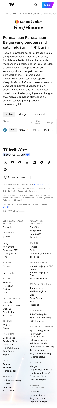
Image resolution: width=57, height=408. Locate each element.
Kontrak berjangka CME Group (41, 267)
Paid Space (8, 390)
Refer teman (9, 344)
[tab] (9, 114)
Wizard (6, 383)
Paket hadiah (36, 237)
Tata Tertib (8, 351)
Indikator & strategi (12, 380)
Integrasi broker (38, 395)
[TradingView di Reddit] (5, 169)
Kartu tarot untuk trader (41, 317)
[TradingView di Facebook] (12, 162)
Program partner (38, 398)
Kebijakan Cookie (38, 343)
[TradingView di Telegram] (42, 162)
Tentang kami (36, 288)
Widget (33, 366)
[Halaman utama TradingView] (11, 5)
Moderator (8, 354)
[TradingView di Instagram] (27, 162)
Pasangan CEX (10, 250)
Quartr (5, 207)
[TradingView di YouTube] (20, 162)
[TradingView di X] (5, 162)
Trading (7, 364)
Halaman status (37, 356)
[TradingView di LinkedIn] (34, 162)
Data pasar (35, 234)
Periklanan (35, 391)
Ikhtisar (33, 246)
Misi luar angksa (38, 291)
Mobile (6, 325)
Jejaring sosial (10, 337)
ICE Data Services (41, 184)
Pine (5, 256)
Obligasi (7, 243)
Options (7, 308)
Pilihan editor (9, 370)
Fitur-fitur (34, 227)
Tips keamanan (37, 350)
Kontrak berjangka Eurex (39, 273)
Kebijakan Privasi (38, 340)
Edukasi (7, 367)
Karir (32, 301)
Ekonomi (7, 282)
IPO (5, 292)
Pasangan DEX (10, 253)
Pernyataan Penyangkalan (37, 335)
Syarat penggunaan (40, 330)
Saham (6, 236)
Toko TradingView (39, 314)
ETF (5, 240)
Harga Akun (35, 230)
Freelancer (8, 387)
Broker (33, 250)
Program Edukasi (38, 401)
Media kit (34, 304)
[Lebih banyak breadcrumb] (14, 13)
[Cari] (36, 5)
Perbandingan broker (40, 253)
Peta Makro (8, 312)
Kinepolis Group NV (22, 130)
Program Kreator (11, 348)
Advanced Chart (38, 376)
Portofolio (7, 302)
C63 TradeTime (37, 321)
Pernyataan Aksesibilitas (42, 346)
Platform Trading (38, 379)
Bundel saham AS (38, 278)
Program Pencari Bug (40, 353)
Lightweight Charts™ (40, 373)
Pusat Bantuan (37, 298)
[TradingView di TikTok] (49, 162)
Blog (32, 294)
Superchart (8, 227)
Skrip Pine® (8, 315)
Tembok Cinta (10, 341)
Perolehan (8, 286)
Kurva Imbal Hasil (11, 305)
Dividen (6, 289)
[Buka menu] (4, 5)
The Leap (34, 256)
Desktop (7, 328)
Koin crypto (8, 246)
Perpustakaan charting (41, 369)
